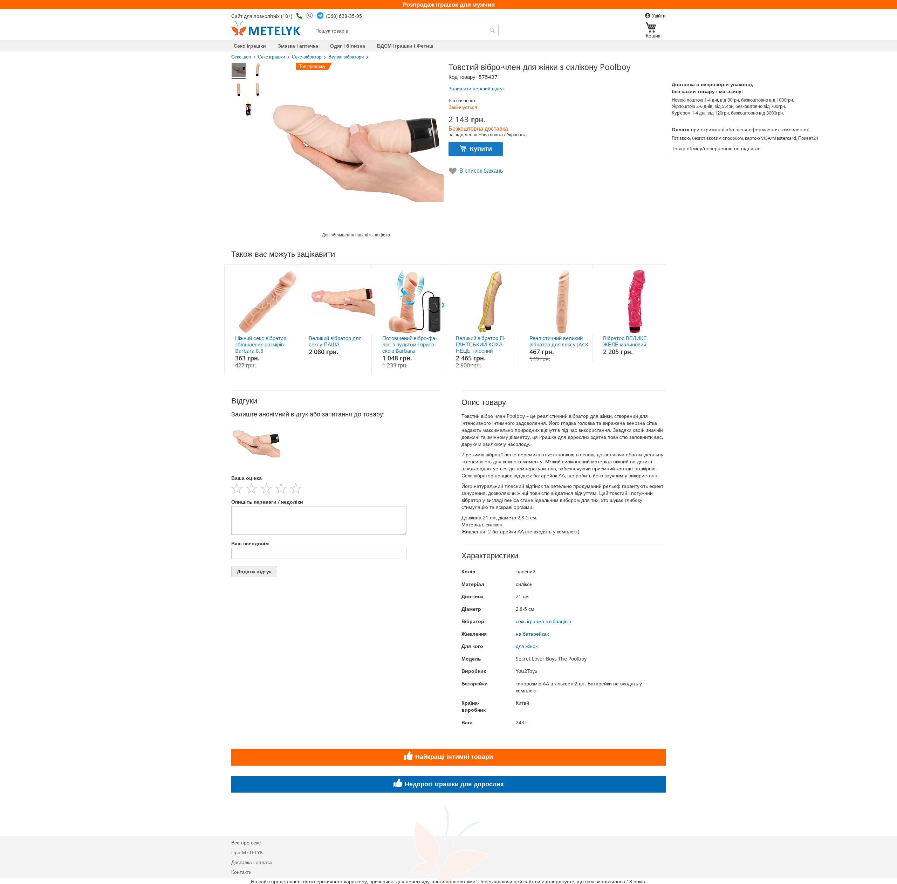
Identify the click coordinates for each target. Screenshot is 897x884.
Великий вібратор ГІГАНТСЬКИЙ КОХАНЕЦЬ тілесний (481, 344)
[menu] (448, 45)
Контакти (241, 872)
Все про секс (246, 842)
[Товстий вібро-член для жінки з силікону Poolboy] (239, 71)
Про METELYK (247, 852)
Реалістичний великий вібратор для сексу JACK (558, 341)
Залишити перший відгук (476, 88)
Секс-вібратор (306, 57)
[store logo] (265, 28)
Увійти (658, 16)
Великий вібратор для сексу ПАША (335, 341)
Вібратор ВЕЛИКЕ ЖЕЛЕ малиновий (625, 341)
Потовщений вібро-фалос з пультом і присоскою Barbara (409, 344)
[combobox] (405, 30)
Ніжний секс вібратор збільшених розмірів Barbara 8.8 (260, 344)
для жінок (526, 646)
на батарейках (532, 633)
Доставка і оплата (251, 862)
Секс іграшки (271, 57)
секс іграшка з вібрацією (543, 621)
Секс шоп (241, 57)
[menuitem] (250, 45)
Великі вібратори (346, 57)
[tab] (335, 400)
